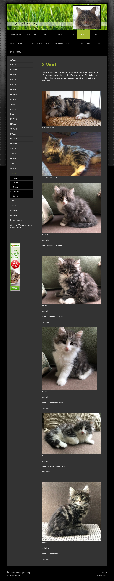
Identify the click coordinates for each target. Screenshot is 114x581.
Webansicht (102, 575)
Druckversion (15, 573)
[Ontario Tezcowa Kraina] (71, 154)
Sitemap (26, 573)
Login (104, 573)
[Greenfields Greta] (71, 108)
